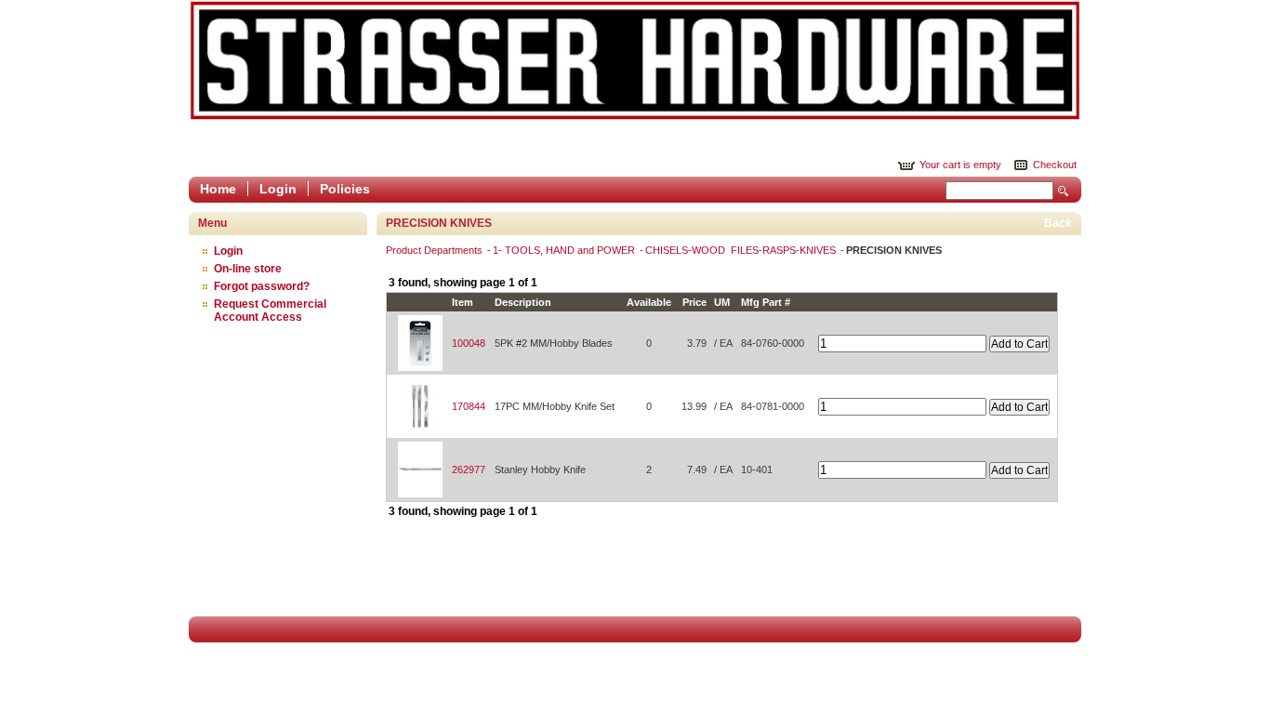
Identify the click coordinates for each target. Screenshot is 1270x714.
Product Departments (435, 250)
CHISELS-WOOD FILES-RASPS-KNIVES (742, 250)
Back (1058, 223)
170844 (468, 406)
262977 (468, 469)
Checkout (1055, 164)
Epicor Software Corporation (635, 60)
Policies (345, 188)
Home (218, 188)
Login (278, 188)
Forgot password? (262, 286)
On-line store (248, 268)
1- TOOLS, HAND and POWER (565, 250)
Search (1063, 191)
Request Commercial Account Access (270, 311)
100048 (468, 343)
